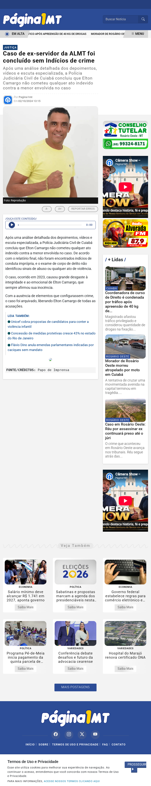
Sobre (43, 744)
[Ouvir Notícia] (12, 225)
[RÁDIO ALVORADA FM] (125, 233)
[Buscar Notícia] (143, 19)
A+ (60, 208)
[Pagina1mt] (32, 19)
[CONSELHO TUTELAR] (125, 135)
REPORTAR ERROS (83, 208)
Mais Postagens (75, 687)
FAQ (105, 744)
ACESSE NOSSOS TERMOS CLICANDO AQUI (72, 781)
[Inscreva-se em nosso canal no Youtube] (95, 734)
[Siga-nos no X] (82, 734)
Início (30, 744)
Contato (119, 744)
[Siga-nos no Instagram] (68, 734)
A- (46, 208)
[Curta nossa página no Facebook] (55, 734)
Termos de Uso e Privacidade (75, 744)
